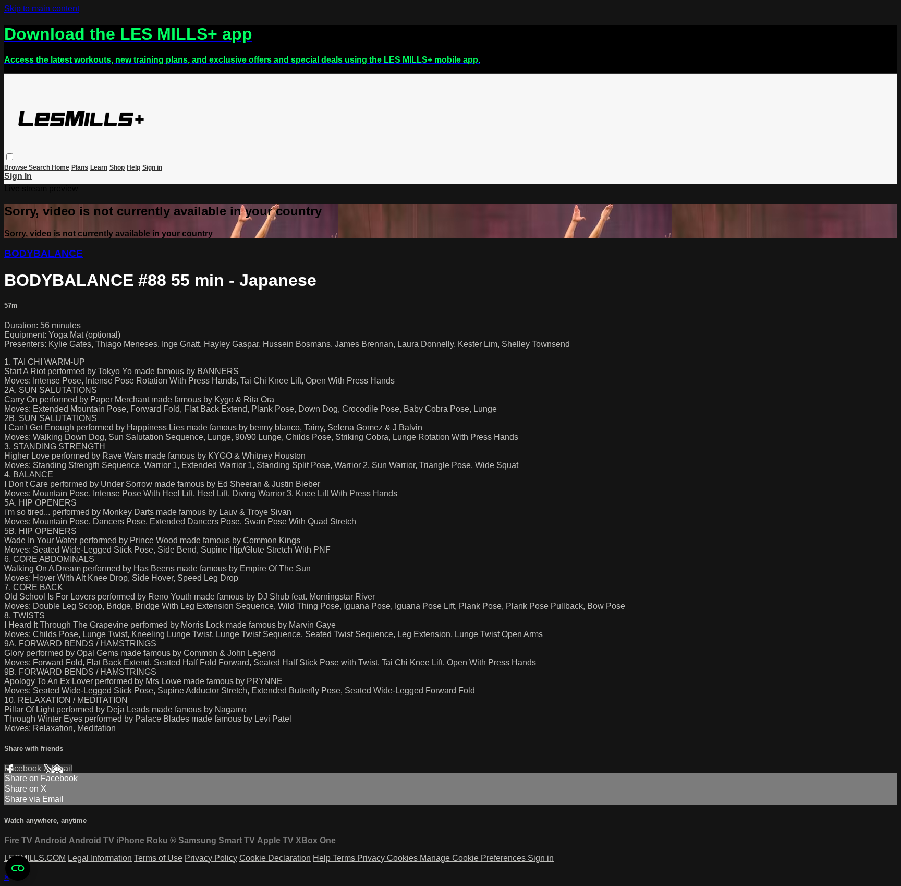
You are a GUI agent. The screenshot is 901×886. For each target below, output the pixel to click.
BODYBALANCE (43, 253)
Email (61, 768)
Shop (117, 167)
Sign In (18, 176)
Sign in (152, 167)
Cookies (403, 858)
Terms (345, 858)
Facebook (23, 768)
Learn (98, 167)
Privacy (372, 858)
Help (133, 167)
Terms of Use (158, 858)
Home (60, 167)
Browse (16, 167)
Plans (79, 167)
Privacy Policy (211, 858)
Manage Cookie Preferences (474, 858)
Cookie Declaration (275, 858)
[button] (9, 156)
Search (40, 167)
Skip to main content (41, 8)
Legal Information (100, 858)
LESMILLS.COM (35, 858)
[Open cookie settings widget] (17, 868)
